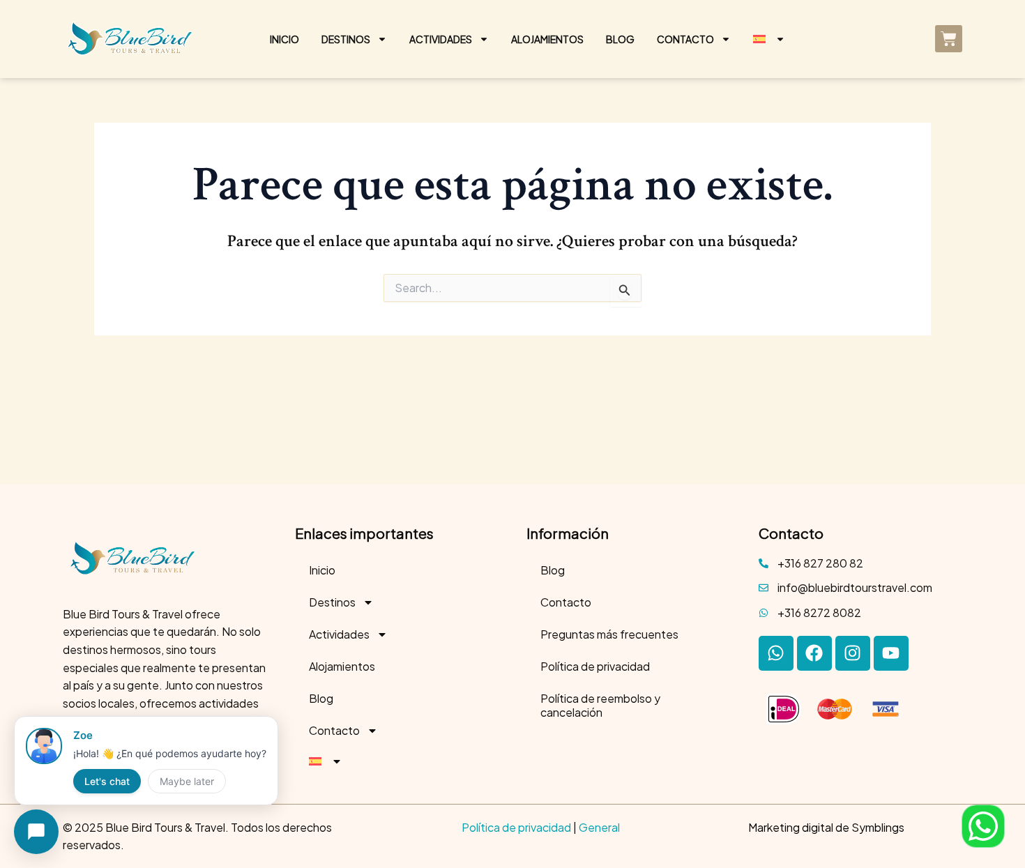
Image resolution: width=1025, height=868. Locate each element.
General (599, 827)
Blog (620, 39)
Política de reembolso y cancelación (600, 705)
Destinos (345, 39)
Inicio (284, 39)
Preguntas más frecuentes (609, 634)
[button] (983, 826)
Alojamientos (547, 39)
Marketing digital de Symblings (826, 827)
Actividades (440, 39)
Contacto (685, 39)
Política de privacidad (595, 666)
